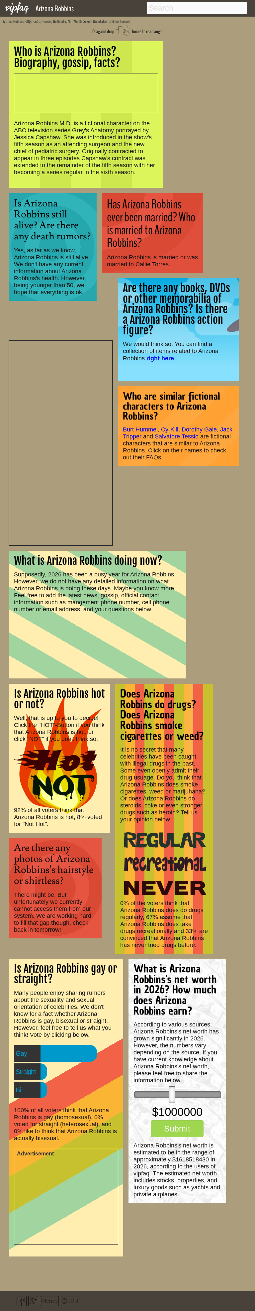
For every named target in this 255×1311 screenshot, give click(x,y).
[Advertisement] (61, 442)
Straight (26, 1071)
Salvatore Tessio (177, 436)
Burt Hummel (140, 429)
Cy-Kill (169, 429)
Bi (18, 1090)
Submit (177, 1128)
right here (160, 358)
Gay (21, 1053)
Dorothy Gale (199, 429)
